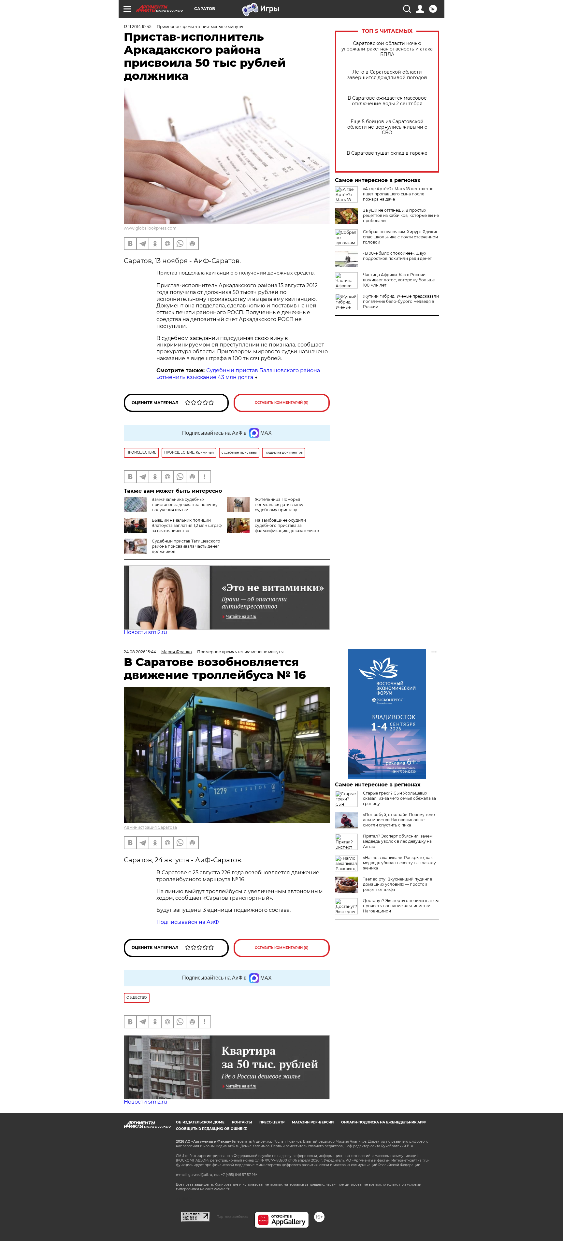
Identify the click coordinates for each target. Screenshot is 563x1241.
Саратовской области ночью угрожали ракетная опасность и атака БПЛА (387, 49)
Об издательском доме (200, 1122)
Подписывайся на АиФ (187, 922)
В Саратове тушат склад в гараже (387, 153)
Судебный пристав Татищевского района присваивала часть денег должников (186, 546)
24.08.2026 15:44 (140, 651)
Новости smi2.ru (145, 632)
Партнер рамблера (232, 1217)
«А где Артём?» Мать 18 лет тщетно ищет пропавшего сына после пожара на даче (398, 194)
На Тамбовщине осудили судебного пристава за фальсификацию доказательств (287, 525)
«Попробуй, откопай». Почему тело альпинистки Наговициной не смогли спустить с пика (399, 819)
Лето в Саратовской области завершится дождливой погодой (387, 74)
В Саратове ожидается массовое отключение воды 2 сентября (387, 100)
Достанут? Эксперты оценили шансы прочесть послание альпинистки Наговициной (401, 905)
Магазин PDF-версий (313, 1122)
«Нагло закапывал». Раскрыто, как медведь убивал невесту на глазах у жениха (399, 862)
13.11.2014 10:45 (138, 26)
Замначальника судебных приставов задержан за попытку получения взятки (185, 504)
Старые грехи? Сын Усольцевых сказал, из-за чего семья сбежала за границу (399, 798)
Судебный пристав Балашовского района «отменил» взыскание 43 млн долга (238, 373)
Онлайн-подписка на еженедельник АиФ (383, 1122)
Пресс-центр (271, 1122)
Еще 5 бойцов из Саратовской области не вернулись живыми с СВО (387, 127)
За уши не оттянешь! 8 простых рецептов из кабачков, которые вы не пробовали (401, 215)
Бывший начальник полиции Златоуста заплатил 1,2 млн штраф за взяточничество (187, 525)
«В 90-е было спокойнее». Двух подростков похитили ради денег (397, 256)
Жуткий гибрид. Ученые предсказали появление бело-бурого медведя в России (401, 301)
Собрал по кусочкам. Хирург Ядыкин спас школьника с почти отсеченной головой (401, 237)
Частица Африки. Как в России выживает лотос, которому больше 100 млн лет (399, 280)
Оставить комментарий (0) (282, 403)
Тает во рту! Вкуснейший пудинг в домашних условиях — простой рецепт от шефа (397, 884)
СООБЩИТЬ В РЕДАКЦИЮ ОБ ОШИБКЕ (211, 1129)
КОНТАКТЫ (242, 1122)
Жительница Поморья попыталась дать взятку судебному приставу (279, 504)
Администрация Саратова (150, 827)
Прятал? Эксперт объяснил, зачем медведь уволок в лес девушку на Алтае (397, 841)
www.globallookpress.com (150, 228)
